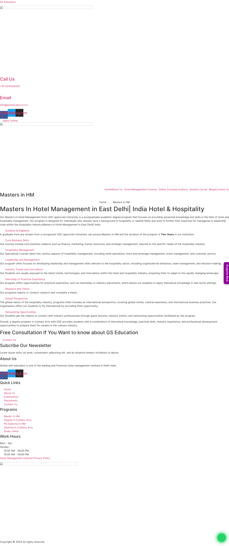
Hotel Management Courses (140, 189)
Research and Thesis (17, 288)
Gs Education (8, 1)
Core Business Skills (17, 240)
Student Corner (198, 189)
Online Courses (167, 189)
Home (108, 189)
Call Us (7, 79)
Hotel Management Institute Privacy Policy (25, 458)
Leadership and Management (22, 259)
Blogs (212, 189)
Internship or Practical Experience (25, 279)
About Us (117, 189)
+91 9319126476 (10, 86)
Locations (182, 189)
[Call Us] (1, 73)
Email (5, 97)
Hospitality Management (19, 249)
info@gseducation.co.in (14, 104)
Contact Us (222, 189)
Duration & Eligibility (17, 230)
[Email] (1, 92)
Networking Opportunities (20, 312)
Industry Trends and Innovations (24, 269)
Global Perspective (16, 298)
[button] (114, 230)
